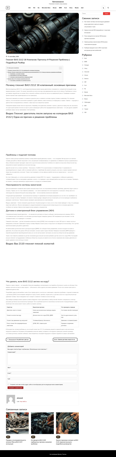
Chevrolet (86, 71)
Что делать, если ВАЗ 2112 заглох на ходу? (20, 80)
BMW (60, 7)
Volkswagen (87, 102)
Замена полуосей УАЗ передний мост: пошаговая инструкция (97, 31)
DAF (85, 82)
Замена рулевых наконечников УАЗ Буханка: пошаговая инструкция (96, 43)
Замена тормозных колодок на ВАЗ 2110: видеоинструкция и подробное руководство (67, 442)
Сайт (9, 379)
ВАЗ (29, 7)
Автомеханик (58, 2)
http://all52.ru (23, 401)
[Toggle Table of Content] (59, 68)
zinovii (20, 398)
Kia (38, 7)
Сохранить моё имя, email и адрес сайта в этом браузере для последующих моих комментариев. (36, 384)
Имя (9, 367)
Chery (70, 7)
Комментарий (12, 352)
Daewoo (86, 78)
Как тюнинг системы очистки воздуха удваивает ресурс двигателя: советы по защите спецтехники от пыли (97, 24)
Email (9, 373)
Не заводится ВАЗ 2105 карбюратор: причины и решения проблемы (41, 442)
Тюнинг (86, 109)
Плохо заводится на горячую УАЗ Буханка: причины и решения (95, 37)
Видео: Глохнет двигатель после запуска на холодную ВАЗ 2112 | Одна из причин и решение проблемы (34, 72)
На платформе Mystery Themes (58, 454)
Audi (82, 7)
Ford (65, 7)
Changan (86, 65)
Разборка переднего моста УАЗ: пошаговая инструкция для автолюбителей (95, 49)
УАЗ (34, 7)
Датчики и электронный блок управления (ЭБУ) (21, 77)
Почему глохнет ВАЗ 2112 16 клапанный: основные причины (24, 70)
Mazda (77, 7)
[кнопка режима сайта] (103, 7)
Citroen (86, 75)
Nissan (55, 7)
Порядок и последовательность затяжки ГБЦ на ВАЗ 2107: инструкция (16, 442)
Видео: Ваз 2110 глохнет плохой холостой (19, 78)
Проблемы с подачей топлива (17, 73)
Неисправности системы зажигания (18, 75)
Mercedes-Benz (46, 7)
